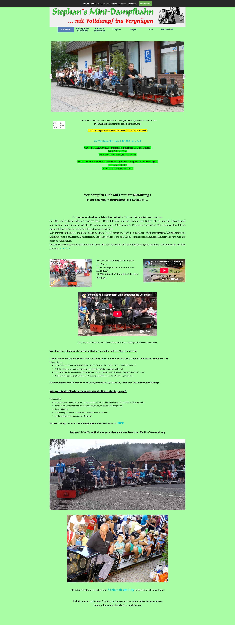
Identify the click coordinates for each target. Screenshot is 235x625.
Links (150, 30)
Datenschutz (167, 30)
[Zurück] (51, 76)
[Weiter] (183, 76)
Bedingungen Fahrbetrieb (82, 30)
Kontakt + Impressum (99, 30)
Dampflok (116, 30)
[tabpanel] (117, 153)
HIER (120, 423)
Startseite (65, 30)
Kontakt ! (65, 248)
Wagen (133, 30)
